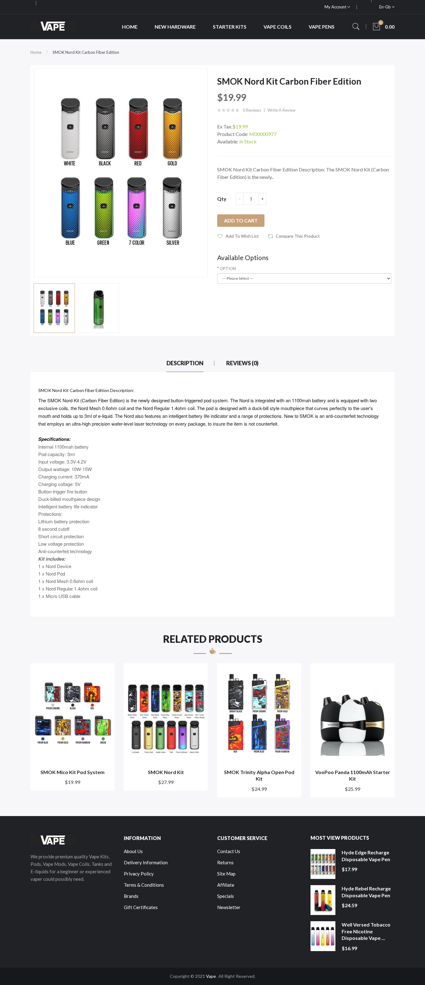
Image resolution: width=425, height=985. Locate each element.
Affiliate (225, 885)
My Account (336, 6)
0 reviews (252, 110)
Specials (225, 896)
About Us (133, 851)
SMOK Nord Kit (166, 772)
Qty (222, 199)
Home (35, 52)
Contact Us (228, 851)
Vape (211, 976)
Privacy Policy (139, 873)
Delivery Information (146, 862)
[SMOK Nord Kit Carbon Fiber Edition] (54, 308)
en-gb (385, 6)
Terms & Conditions (144, 885)
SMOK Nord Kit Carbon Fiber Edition (86, 52)
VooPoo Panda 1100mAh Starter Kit (352, 775)
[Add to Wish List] (105, 672)
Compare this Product (298, 236)
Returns (225, 862)
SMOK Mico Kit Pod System (72, 772)
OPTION (228, 268)
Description (184, 363)
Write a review (282, 110)
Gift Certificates (141, 907)
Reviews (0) (242, 363)
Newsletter (229, 907)
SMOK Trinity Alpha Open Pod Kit (259, 775)
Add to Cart (241, 220)
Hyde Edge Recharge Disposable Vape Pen (366, 855)
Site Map (226, 873)
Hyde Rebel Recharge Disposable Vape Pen (366, 891)
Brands (131, 896)
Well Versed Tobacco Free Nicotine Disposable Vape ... (366, 931)
